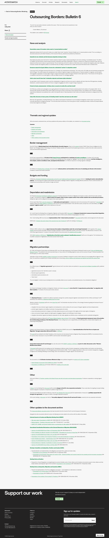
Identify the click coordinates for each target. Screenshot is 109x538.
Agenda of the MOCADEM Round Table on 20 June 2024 (44, 440)
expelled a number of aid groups (50, 256)
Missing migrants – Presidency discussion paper (42, 422)
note (33, 334)
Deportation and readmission (38, 131)
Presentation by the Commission (40, 452)
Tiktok (31, 519)
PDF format (46, 32)
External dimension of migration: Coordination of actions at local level (46, 442)
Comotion (55, 536)
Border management (36, 127)
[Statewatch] (11, 2)
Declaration (41, 302)
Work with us (8, 516)
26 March (60, 331)
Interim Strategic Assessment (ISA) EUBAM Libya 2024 (43, 362)
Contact (6, 514)
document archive (86, 121)
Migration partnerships (36, 133)
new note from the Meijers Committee (88, 266)
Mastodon (32, 516)
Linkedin (32, 514)
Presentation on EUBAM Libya (38, 364)
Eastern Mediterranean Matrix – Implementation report (43, 438)
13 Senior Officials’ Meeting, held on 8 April (58, 318)
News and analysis (9, 34)
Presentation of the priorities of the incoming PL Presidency (44, 476)
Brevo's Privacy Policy (88, 525)
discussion (42, 397)
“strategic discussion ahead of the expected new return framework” (51, 221)
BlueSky (32, 517)
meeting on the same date (63, 364)
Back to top (100, 535)
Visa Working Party (61, 392)
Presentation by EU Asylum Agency (41, 471)
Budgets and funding (36, 129)
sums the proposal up (47, 202)
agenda (77, 146)
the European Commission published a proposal (46, 196)
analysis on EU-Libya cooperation (81, 359)
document (99, 202)
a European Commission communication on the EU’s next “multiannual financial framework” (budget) (58, 179)
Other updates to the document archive (40, 137)
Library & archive (8, 512)
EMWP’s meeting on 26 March (70, 343)
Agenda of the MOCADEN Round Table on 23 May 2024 (44, 445)
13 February (79, 221)
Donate (99, 2)
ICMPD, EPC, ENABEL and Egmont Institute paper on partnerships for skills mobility (50, 424)
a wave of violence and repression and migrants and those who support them (82, 258)
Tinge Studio (60, 536)
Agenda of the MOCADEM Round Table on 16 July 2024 (44, 434)
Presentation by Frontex (38, 473)
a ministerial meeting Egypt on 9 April (51, 299)
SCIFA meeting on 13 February (46, 203)
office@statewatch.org (10, 526)
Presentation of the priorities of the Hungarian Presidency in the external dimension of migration (52, 436)
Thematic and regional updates (11, 38)
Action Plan (54, 302)
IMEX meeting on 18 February (39, 235)
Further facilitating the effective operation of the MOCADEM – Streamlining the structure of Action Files (54, 432)
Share (6, 30)
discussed (70, 213)
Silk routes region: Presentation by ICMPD (40, 420)
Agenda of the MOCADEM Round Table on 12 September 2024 (45, 430)
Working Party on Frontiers (44, 169)
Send (93, 520)
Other (32, 135)
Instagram (32, 512)
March (32, 388)
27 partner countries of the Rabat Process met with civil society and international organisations (60, 378)
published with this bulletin (75, 232)
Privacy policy (8, 517)
